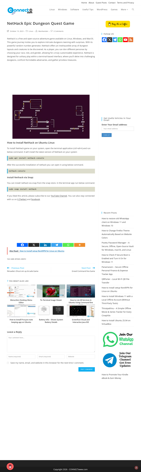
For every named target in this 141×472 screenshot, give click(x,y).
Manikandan (43, 31)
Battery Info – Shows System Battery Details (51, 320)
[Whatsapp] (68, 245)
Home (84, 2)
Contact (111, 2)
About (91, 2)
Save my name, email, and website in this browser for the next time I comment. (47, 362)
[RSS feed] (130, 39)
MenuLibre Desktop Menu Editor (21, 301)
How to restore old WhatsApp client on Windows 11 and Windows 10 (115, 222)
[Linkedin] (45, 245)
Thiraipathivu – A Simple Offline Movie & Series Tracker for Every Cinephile (116, 312)
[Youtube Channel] (125, 39)
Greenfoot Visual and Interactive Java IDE (81, 320)
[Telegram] (56, 245)
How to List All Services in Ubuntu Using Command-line (81, 301)
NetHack (17, 259)
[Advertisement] (51, 79)
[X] (33, 245)
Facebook (35, 199)
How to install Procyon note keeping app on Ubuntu (21, 320)
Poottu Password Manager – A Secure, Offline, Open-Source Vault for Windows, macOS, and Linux (118, 246)
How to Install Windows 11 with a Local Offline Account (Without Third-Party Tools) (117, 300)
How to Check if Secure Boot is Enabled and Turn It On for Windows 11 (116, 258)
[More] (79, 245)
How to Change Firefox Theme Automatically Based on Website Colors (117, 234)
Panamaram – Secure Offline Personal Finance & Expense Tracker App (115, 270)
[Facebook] (22, 245)
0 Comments (59, 31)
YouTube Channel (59, 195)
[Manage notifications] (136, 467)
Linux (31, 31)
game (12, 259)
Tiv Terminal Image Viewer (51, 300)
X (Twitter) (21, 199)
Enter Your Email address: (114, 124)
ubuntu (23, 259)
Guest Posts (101, 2)
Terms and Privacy (125, 2)
